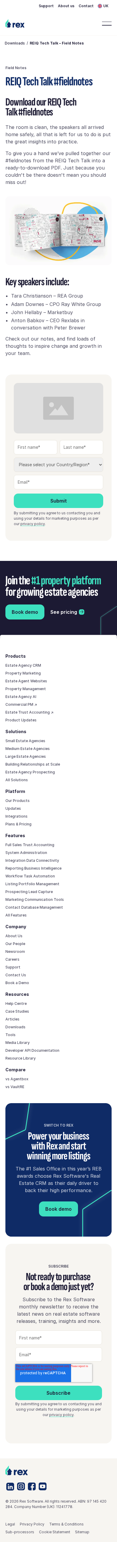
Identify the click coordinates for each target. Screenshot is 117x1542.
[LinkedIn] (10, 1487)
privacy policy (32, 524)
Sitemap (82, 1532)
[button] (105, 6)
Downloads (15, 43)
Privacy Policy (32, 1524)
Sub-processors (19, 1532)
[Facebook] (32, 1487)
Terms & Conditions (66, 1524)
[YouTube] (42, 1486)
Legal (10, 1524)
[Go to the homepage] (16, 1471)
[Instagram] (21, 1486)
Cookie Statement (54, 1532)
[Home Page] (15, 23)
